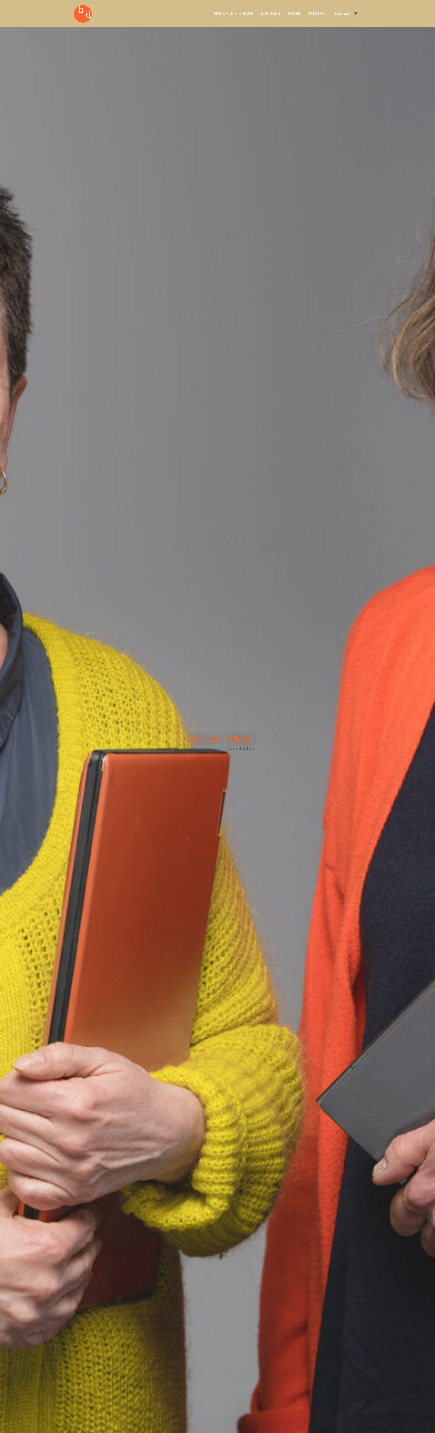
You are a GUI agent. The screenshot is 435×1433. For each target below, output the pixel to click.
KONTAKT (318, 13)
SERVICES (270, 13)
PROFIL (294, 13)
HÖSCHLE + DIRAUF (233, 13)
